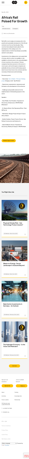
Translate (7, 445)
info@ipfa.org (6, 412)
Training (16, 392)
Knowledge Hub (18, 396)
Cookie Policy (5, 434)
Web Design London (6, 439)
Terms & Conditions (6, 425)
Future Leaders (5, 399)
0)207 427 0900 (8, 408)
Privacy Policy (5, 430)
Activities (4, 396)
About (3, 392)
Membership (17, 399)
